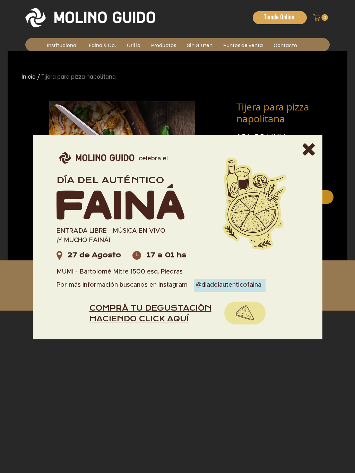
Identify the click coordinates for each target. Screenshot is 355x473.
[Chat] (245, 313)
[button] (309, 149)
